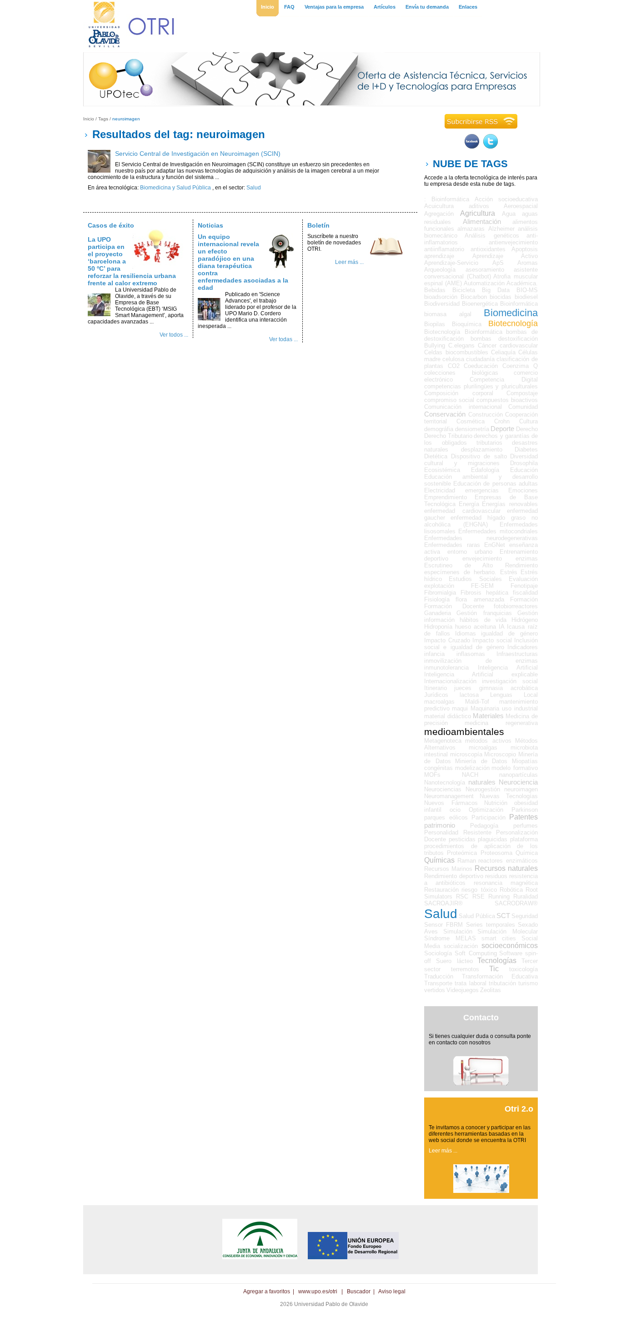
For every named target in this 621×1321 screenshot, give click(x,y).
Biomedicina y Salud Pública (175, 187)
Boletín (318, 225)
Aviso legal (392, 1291)
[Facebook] (472, 147)
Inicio (88, 118)
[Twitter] (490, 147)
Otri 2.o (519, 1108)
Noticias (210, 225)
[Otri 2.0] (481, 1191)
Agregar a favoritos (266, 1291)
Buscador (359, 1291)
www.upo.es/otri (317, 1291)
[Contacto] (481, 1083)
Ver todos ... (174, 335)
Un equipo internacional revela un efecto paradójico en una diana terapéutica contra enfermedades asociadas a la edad (243, 262)
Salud (253, 187)
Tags (103, 118)
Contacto (481, 1017)
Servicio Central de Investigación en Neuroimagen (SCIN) (197, 153)
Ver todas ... (283, 339)
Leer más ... (349, 262)
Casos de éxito (111, 225)
